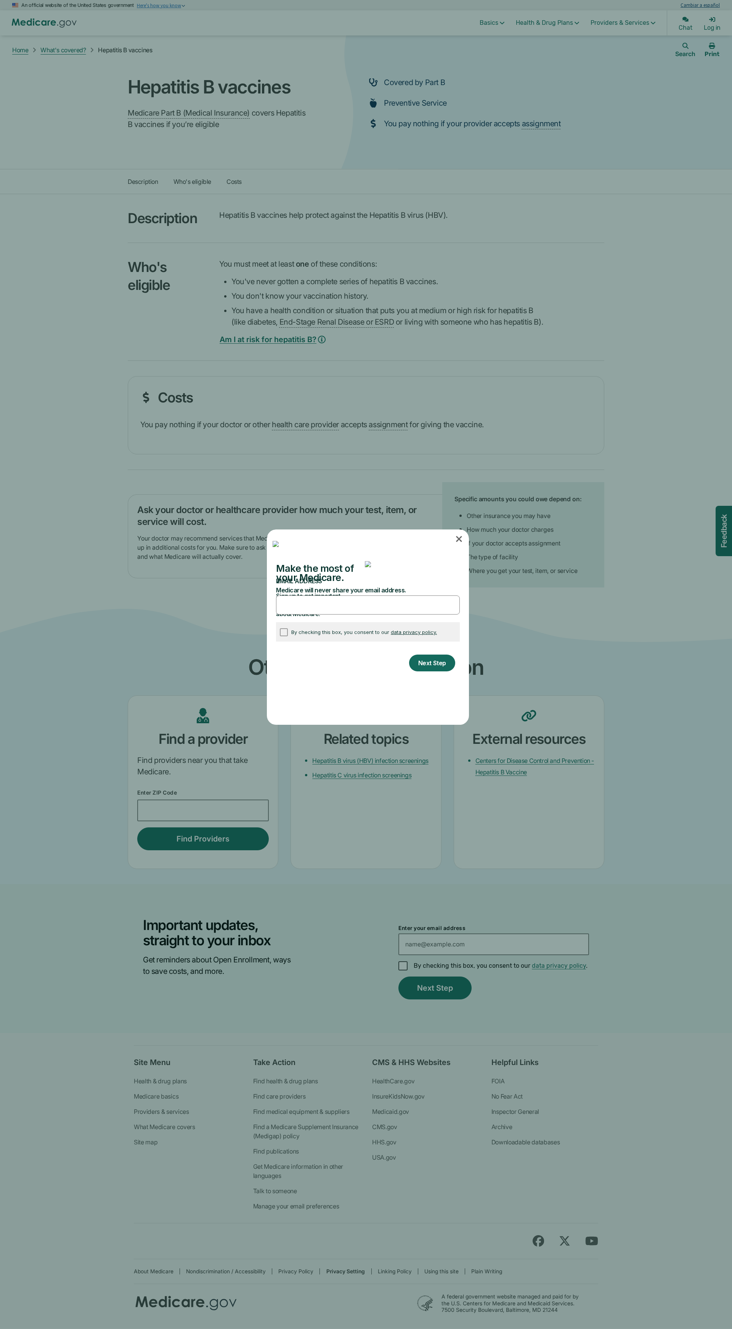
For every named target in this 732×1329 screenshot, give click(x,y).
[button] (460, 539)
